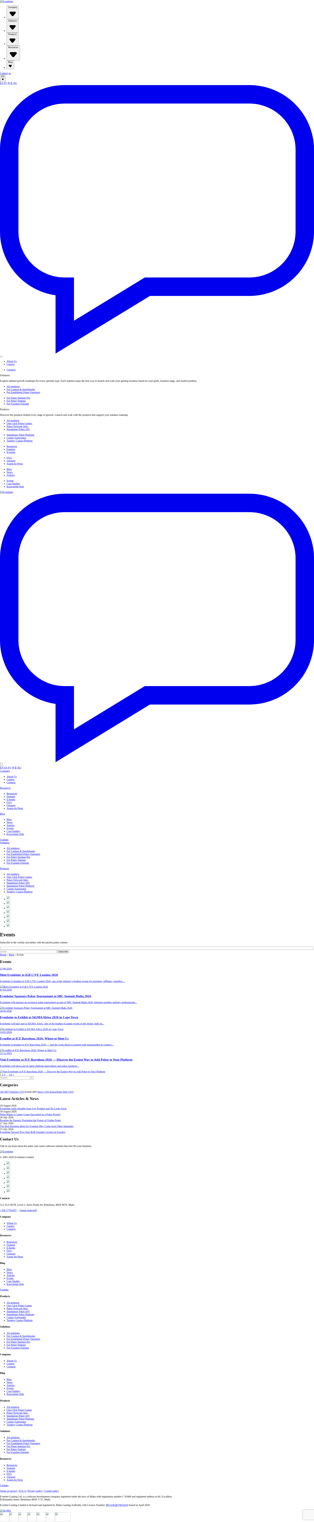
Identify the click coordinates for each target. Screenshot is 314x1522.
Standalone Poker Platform (20, 434)
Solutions (12, 21)
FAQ (9, 457)
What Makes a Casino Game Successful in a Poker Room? (30, 1114)
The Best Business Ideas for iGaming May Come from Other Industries (36, 1126)
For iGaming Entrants (18, 403)
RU (15, 83)
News (10, 472)
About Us (12, 361)
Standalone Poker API (18, 429)
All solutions (13, 386)
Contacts (11, 369)
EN (2, 76)
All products (13, 420)
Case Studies (13, 483)
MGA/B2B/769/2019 (117, 1505)
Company (12, 7)
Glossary (11, 460)
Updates (4, 839)
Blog (10, 62)
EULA (22, 1491)
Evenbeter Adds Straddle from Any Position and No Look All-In (33, 1108)
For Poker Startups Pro (18, 397)
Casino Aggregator (17, 437)
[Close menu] (1, 764)
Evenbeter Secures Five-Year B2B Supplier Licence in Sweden (32, 1132)
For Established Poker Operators (23, 392)
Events (10, 480)
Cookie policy (51, 1491)
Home (3, 954)
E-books (11, 452)
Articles (11, 475)
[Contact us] (157, 352)
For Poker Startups (16, 400)
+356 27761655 (8, 1210)
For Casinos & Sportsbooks (21, 389)
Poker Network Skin (17, 426)
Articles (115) (17, 1091)
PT (5, 83)
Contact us (5, 73)
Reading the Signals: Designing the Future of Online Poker (30, 1120)
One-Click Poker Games (20, 423)
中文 (10, 83)
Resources (13, 47)
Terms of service (8, 1491)
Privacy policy (35, 1491)
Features (11, 449)
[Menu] (1, 356)
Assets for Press (15, 463)
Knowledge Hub (15, 486)
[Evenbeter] (6, 1)
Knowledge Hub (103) (62, 1091)
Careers (10, 364)
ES (1, 83)
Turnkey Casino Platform (20, 440)
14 (10, 1074)
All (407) (5, 1091)
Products (12, 34)
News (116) (43, 1091)
